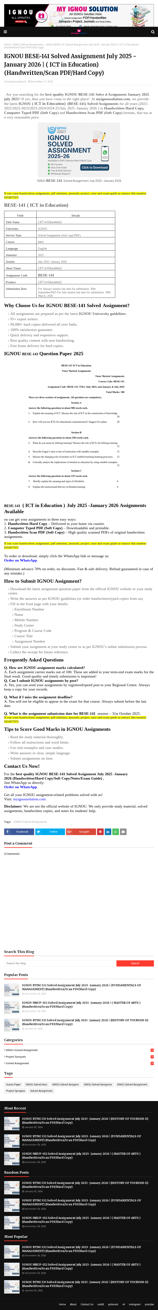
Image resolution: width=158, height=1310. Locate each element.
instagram (135, 1304)
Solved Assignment (79, 1063)
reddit (101, 1304)
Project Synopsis (79, 1056)
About (73, 1304)
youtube (149, 1304)
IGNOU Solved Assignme (98, 1084)
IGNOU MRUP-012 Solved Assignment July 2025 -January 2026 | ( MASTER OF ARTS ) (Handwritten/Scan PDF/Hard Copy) (81, 1005)
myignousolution (16, 81)
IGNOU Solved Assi (36, 1084)
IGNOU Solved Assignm (65, 1084)
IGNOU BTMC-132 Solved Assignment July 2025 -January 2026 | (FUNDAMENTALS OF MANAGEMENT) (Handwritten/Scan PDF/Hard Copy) (81, 987)
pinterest (113, 1304)
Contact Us (87, 1304)
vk (123, 1304)
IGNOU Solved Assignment (28, 44)
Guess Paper (13, 1084)
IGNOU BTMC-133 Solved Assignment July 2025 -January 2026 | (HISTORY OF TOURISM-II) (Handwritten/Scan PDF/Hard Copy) (85, 1022)
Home (7, 44)
